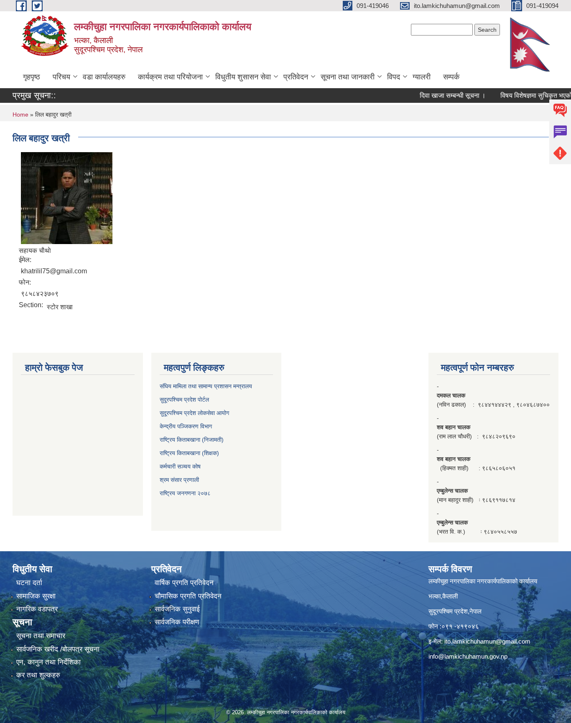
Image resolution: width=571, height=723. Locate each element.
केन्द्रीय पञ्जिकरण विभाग (186, 426)
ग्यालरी (422, 77)
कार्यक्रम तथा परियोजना (170, 77)
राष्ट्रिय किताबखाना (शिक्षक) (189, 453)
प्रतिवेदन (295, 77)
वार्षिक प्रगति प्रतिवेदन (184, 583)
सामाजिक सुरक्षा (36, 596)
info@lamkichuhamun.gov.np (467, 656)
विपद (393, 77)
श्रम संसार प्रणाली (179, 479)
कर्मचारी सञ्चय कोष (180, 466)
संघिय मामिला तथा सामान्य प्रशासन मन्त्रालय (206, 386)
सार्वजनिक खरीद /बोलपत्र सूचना (57, 649)
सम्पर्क (451, 77)
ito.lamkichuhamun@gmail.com (487, 641)
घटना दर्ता (29, 583)
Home (20, 114)
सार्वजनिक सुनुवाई (177, 609)
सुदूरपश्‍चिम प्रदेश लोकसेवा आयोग (194, 413)
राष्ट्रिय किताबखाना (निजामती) (192, 439)
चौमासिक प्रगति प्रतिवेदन (188, 596)
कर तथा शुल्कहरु (38, 675)
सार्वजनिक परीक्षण (177, 622)
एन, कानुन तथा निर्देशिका (48, 662)
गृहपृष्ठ (31, 77)
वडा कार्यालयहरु (104, 77)
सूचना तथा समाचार (40, 636)
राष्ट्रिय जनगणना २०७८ (185, 493)
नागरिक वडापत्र (37, 609)
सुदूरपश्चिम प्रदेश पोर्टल (184, 399)
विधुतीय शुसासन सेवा (243, 77)
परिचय (61, 77)
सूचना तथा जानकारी (348, 77)
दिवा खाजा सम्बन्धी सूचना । (440, 95)
